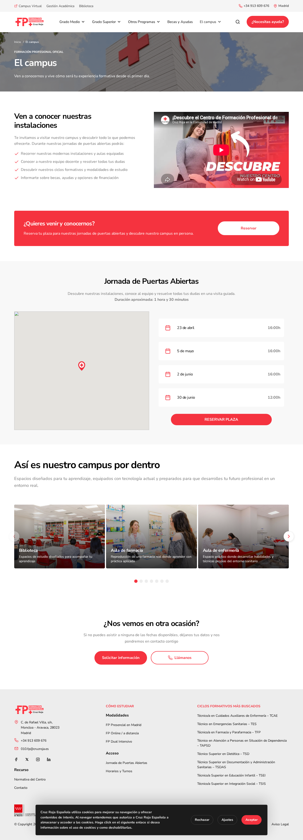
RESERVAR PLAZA (221, 419)
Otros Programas (141, 21)
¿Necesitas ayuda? (268, 21)
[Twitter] (27, 759)
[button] (81, 366)
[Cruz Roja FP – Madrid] (29, 22)
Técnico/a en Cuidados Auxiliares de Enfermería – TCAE (237, 715)
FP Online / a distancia (122, 733)
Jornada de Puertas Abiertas (126, 763)
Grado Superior (104, 21)
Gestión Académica (60, 6)
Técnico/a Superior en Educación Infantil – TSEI (231, 775)
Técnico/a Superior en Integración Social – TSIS (231, 783)
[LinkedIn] (49, 759)
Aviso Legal (280, 824)
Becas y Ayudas (180, 21)
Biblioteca (86, 6)
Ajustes (227, 820)
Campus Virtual (30, 6)
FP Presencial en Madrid (123, 725)
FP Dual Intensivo (119, 741)
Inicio (17, 42)
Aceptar (251, 820)
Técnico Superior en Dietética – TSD (223, 754)
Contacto (20, 787)
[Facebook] (16, 759)
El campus (208, 21)
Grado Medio (69, 21)
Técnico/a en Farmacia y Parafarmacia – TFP (229, 732)
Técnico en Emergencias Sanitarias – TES (227, 724)
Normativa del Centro (30, 779)
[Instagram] (38, 759)
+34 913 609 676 (256, 6)
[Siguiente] (289, 536)
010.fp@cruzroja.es (35, 749)
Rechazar (202, 820)
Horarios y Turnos (119, 771)
